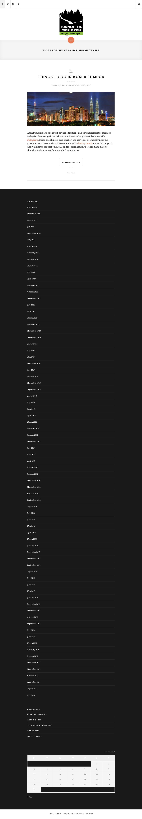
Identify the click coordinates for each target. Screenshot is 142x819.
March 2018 (32, 422)
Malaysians (32, 140)
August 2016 (32, 506)
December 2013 (33, 663)
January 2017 (32, 474)
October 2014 (32, 617)
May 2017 (31, 454)
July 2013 (31, 695)
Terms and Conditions (74, 814)
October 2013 (32, 676)
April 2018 (31, 415)
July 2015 (31, 578)
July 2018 (31, 402)
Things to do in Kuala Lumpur (71, 77)
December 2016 (33, 480)
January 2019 (32, 376)
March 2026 (32, 207)
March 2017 (32, 467)
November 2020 (34, 331)
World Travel (34, 736)
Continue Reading (71, 162)
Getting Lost (34, 720)
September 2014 (33, 624)
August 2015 (32, 572)
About (58, 814)
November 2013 (33, 669)
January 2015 (32, 598)
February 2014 (33, 650)
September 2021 (33, 298)
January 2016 (32, 546)
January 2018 (32, 435)
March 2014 (32, 643)
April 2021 (31, 311)
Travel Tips (56, 85)
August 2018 (32, 396)
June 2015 (31, 585)
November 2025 (34, 214)
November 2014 (33, 611)
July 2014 (31, 630)
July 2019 (31, 370)
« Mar (29, 797)
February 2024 (33, 253)
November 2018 (34, 383)
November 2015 (33, 559)
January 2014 (32, 656)
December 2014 (33, 604)
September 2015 (33, 565)
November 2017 (33, 441)
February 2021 (33, 324)
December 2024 (33, 233)
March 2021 (32, 318)
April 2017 (31, 461)
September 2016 (34, 500)
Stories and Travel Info (39, 725)
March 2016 (32, 539)
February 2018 (33, 428)
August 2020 (32, 344)
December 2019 (33, 363)
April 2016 (31, 533)
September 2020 (34, 337)
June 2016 (31, 520)
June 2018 (31, 409)
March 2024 (32, 246)
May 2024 (31, 240)
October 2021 (32, 292)
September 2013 (33, 682)
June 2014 (31, 637)
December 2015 (33, 552)
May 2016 (31, 526)
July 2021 (31, 305)
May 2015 (31, 591)
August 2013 (32, 689)
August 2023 (32, 266)
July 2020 (31, 350)
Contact (89, 814)
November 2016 (34, 487)
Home (51, 814)
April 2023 (31, 279)
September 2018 (34, 389)
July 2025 (31, 227)
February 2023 (33, 285)
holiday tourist (85, 143)
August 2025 (32, 220)
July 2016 (31, 513)
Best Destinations (37, 714)
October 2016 (32, 493)
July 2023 (31, 272)
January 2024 (32, 259)
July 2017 (31, 448)
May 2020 (31, 357)
